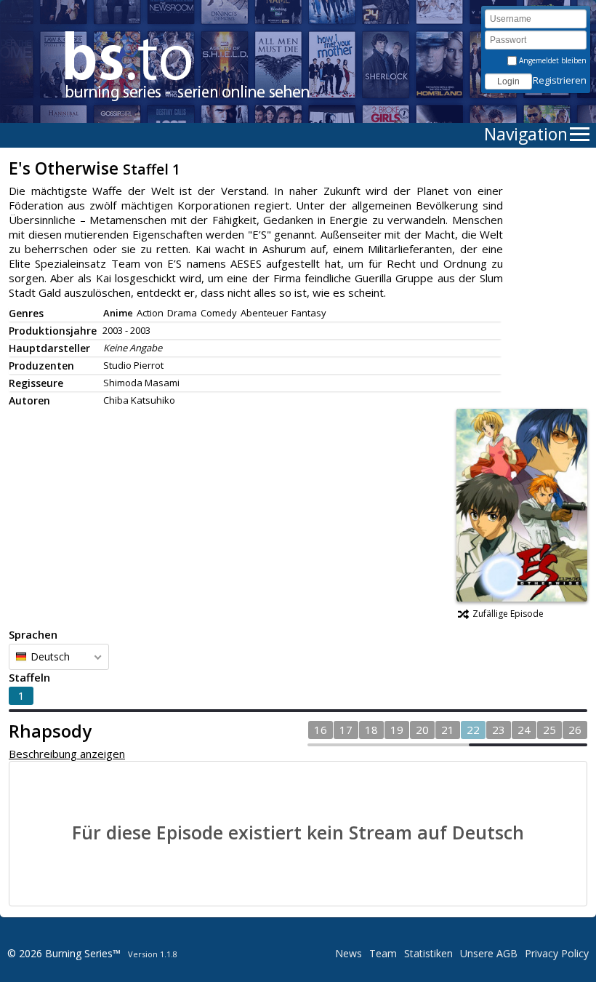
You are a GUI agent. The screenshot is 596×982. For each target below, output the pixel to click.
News (348, 953)
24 (524, 729)
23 (498, 729)
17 (346, 729)
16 (320, 729)
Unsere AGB (489, 953)
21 (447, 729)
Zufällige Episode (508, 613)
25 (549, 729)
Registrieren (560, 80)
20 (422, 729)
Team (383, 953)
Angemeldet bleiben (552, 60)
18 (371, 729)
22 (473, 729)
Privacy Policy (557, 953)
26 (574, 729)
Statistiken (428, 953)
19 (396, 729)
